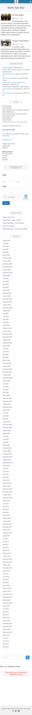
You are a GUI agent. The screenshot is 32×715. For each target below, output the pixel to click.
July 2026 (5, 243)
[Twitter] (15, 711)
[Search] (28, 657)
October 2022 (7, 375)
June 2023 (6, 351)
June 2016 (6, 577)
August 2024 (6, 310)
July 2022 (5, 384)
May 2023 (6, 354)
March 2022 (6, 395)
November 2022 (7, 372)
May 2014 (6, 644)
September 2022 (7, 378)
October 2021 (7, 404)
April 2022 (6, 392)
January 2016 (7, 591)
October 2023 (7, 340)
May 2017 (6, 544)
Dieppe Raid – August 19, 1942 (12, 220)
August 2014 (6, 635)
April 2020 (6, 442)
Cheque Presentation (20, 40)
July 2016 (5, 574)
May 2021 (6, 419)
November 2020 (7, 427)
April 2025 (6, 287)
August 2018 (6, 501)
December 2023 (7, 334)
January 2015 (7, 620)
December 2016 (7, 559)
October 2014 (7, 629)
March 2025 (6, 290)
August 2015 (6, 606)
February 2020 (7, 448)
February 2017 (7, 553)
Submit (6, 203)
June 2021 (6, 416)
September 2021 (7, 407)
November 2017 (7, 527)
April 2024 (6, 322)
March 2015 (6, 617)
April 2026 (6, 252)
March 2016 (6, 585)
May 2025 (6, 284)
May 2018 (6, 509)
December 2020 (7, 424)
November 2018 (7, 492)
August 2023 (6, 346)
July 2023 (5, 348)
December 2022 (7, 369)
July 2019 (5, 468)
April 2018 (6, 512)
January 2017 (7, 556)
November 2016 (7, 562)
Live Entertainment (7, 93)
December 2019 (7, 454)
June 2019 (6, 471)
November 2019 (7, 457)
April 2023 (6, 357)
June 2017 (6, 541)
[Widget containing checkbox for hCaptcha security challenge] (15, 197)
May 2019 (6, 474)
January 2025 (7, 296)
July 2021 (5, 413)
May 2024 (6, 319)
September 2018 (7, 498)
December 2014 (7, 623)
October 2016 (7, 565)
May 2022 (6, 389)
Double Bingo (6, 87)
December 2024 (7, 299)
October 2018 (7, 495)
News (13, 18)
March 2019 (6, 480)
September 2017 (7, 533)
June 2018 (6, 506)
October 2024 (7, 305)
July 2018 (5, 503)
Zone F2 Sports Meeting (9, 78)
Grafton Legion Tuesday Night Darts (12, 70)
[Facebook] (13, 711)
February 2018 (7, 518)
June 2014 (6, 641)
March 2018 (6, 515)
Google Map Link (7, 140)
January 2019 (7, 486)
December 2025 (7, 264)
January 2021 (7, 422)
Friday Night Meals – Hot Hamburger (13, 223)
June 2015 (6, 609)
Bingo (4, 67)
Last (18, 182)
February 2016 (7, 588)
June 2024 (6, 316)
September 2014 (7, 632)
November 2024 (7, 302)
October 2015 (7, 600)
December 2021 (7, 398)
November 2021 (7, 401)
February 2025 (7, 293)
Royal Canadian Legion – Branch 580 (20, 708)
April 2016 (6, 582)
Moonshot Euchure (7, 74)
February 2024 (7, 328)
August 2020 (6, 433)
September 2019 (7, 462)
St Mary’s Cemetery (8, 226)
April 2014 (6, 647)
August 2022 (6, 381)
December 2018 (7, 489)
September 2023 (7, 343)
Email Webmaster (7, 134)
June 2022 (6, 386)
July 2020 (5, 436)
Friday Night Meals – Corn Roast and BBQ (15, 229)
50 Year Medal (18, 15)
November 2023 (7, 337)
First (3, 182)
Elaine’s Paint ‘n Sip (8, 217)
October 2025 (7, 270)
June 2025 (6, 281)
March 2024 (6, 325)
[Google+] (19, 711)
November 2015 (7, 597)
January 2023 (7, 366)
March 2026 (6, 255)
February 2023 (7, 363)
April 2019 (6, 477)
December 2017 (7, 524)
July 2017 (5, 539)
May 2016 (6, 579)
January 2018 (7, 521)
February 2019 (7, 483)
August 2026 (6, 240)
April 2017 (6, 547)
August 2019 (6, 465)
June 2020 (6, 439)
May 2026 (6, 249)
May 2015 (6, 612)
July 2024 (5, 313)
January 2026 (7, 261)
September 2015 (7, 603)
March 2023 (6, 360)
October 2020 (7, 430)
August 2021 (6, 410)
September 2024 (7, 308)
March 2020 (6, 445)
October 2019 (7, 460)
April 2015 (6, 615)
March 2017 (6, 550)
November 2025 (7, 267)
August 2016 (6, 571)
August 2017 (6, 536)
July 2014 (5, 638)
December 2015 (7, 594)
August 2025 (6, 275)
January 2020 (7, 451)
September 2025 (7, 272)
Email (4, 186)
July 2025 (5, 278)
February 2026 (7, 258)
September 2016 (7, 568)
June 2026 (6, 246)
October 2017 (7, 530)
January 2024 (7, 331)
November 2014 (7, 626)
